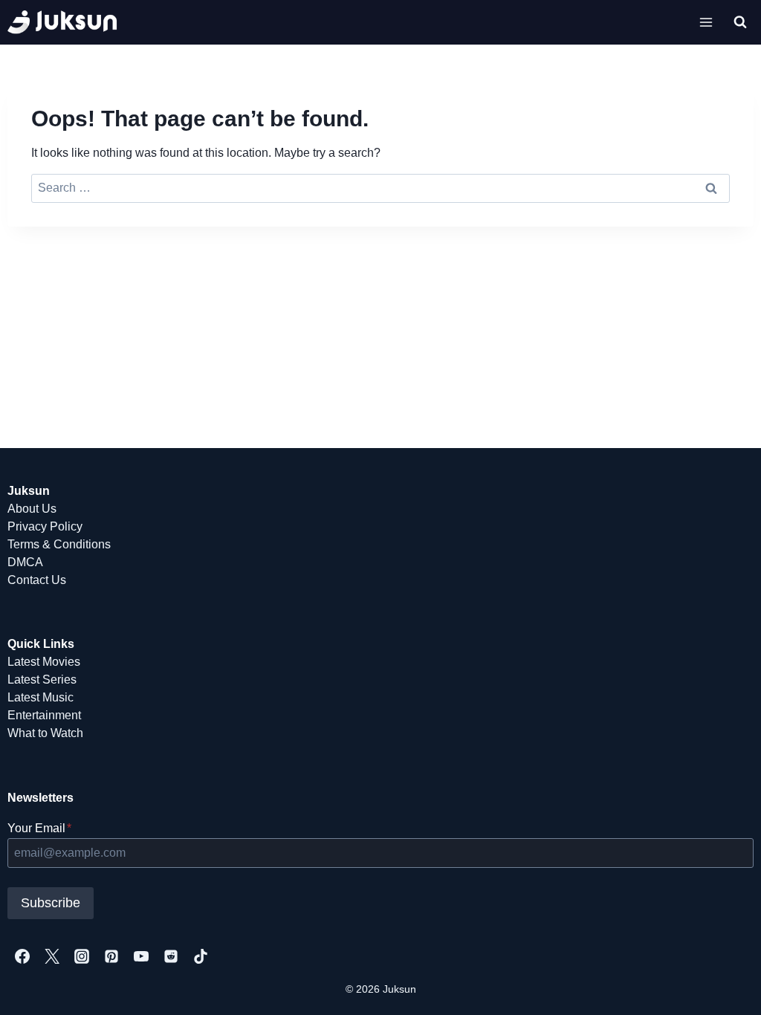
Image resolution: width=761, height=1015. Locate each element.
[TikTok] (201, 956)
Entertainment (44, 715)
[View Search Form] (740, 22)
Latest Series (42, 679)
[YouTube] (141, 956)
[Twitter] (52, 956)
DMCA (25, 562)
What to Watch (45, 733)
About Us (31, 508)
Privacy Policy (44, 526)
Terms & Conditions (59, 544)
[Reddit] (171, 956)
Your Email (39, 828)
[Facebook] (22, 956)
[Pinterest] (111, 956)
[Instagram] (82, 956)
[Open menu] (706, 21)
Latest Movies (43, 661)
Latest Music (40, 697)
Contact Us (36, 580)
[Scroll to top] (726, 987)
